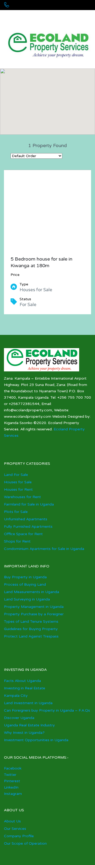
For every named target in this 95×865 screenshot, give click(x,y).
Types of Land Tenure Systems (31, 621)
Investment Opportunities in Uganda (36, 740)
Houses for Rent (18, 489)
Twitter (10, 774)
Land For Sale (16, 474)
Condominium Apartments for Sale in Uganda (44, 549)
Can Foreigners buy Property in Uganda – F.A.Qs (47, 710)
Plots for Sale (16, 511)
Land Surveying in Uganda (27, 599)
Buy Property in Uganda (25, 577)
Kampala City (16, 695)
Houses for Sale (18, 482)
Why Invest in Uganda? (24, 732)
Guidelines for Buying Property (31, 629)
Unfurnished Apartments (25, 519)
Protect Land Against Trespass (31, 636)
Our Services (15, 828)
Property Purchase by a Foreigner (34, 614)
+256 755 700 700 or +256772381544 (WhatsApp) (43, 16)
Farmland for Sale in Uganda (29, 504)
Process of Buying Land (25, 584)
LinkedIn (11, 787)
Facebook (12, 768)
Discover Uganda (19, 718)
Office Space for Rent (23, 534)
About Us (12, 821)
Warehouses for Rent (22, 497)
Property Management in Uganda (34, 606)
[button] (53, 102)
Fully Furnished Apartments (28, 526)
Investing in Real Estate (24, 688)
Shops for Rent (17, 541)
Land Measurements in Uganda (31, 592)
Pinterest (12, 781)
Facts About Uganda (22, 681)
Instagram (13, 793)
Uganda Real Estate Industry (29, 725)
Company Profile (19, 836)
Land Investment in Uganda (28, 703)
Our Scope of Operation (25, 843)
